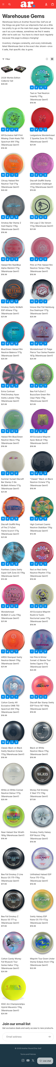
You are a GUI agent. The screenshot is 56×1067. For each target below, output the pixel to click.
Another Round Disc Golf (31, 1048)
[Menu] (3, 4)
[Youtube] (28, 1060)
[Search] (9, 4)
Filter (7, 59)
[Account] (46, 4)
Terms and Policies (28, 1054)
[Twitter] (33, 1060)
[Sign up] (49, 1037)
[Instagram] (23, 1060)
